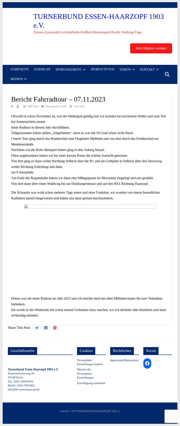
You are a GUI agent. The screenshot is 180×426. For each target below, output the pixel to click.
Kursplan (42, 69)
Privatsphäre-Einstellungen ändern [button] (90, 362)
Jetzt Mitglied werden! (151, 48)
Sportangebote (68, 69)
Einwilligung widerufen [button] (91, 383)
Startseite (20, 69)
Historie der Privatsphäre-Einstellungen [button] (85, 373)
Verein (125, 69)
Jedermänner (51, 106)
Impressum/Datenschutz (124, 360)
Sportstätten (102, 69)
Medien (17, 79)
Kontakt (147, 69)
